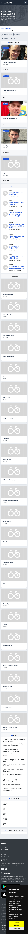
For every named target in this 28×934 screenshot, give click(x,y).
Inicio (2, 28)
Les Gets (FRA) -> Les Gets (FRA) (16, 193)
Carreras (8, 28)
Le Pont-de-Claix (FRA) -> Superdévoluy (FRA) (16, 267)
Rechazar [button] (16, 925)
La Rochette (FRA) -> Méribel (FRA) (16, 257)
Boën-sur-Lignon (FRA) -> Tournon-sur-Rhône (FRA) (16, 226)
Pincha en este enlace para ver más (12, 776)
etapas (18, 34)
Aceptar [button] (17, 922)
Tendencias (7, 856)
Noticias (6, 854)
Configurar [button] (17, 928)
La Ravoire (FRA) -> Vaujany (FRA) (15, 247)
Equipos (6, 38)
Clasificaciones (7, 34)
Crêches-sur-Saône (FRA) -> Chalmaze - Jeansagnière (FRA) (15, 214)
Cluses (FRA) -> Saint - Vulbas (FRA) (16, 203)
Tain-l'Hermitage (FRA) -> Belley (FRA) (17, 237)
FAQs (13, 38)
